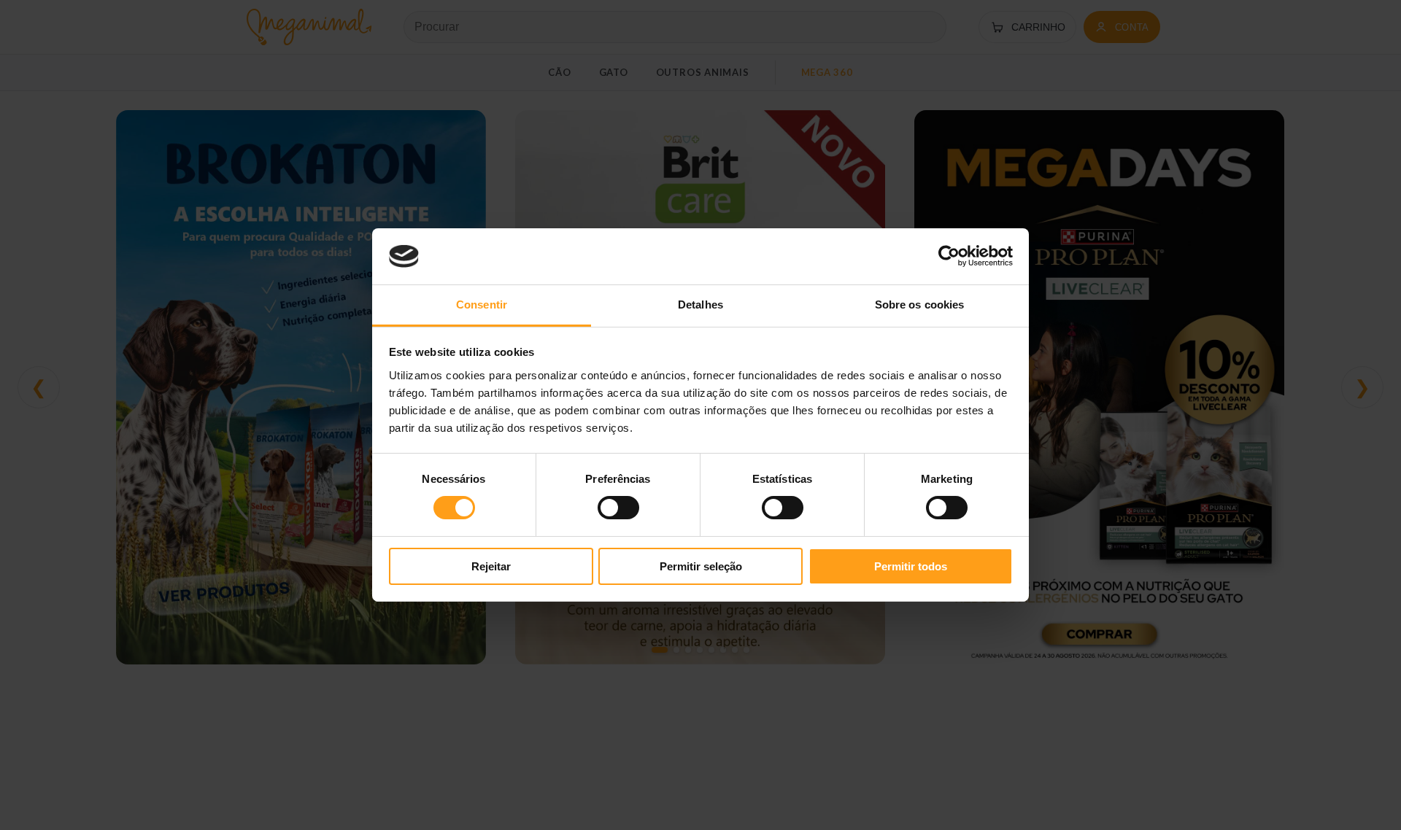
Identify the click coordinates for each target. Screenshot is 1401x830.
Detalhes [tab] (700, 304)
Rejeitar (491, 566)
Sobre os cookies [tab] (920, 304)
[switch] (618, 507)
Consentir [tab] (481, 304)
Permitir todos (910, 566)
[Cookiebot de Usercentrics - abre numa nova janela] (949, 256)
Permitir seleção (701, 566)
